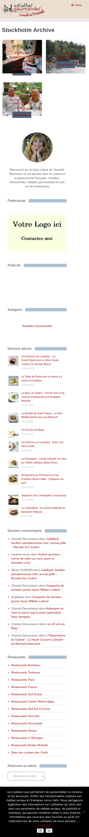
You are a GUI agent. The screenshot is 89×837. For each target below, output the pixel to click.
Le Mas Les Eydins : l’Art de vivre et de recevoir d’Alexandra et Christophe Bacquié (43, 397)
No (49, 830)
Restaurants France (24, 687)
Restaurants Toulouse (25, 672)
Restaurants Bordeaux (26, 665)
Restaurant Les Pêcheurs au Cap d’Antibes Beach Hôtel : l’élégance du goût (42, 479)
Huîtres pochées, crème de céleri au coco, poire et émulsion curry (35, 558)
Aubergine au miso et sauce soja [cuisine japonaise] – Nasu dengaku (37, 612)
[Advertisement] (41, 285)
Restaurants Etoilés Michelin (29, 745)
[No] (84, 812)
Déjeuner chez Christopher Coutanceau (43, 495)
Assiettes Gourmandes (37, 326)
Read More (65, 64)
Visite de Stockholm (65, 55)
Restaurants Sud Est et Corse (30, 708)
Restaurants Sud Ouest (26, 694)
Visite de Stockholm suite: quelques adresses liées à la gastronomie (21, 61)
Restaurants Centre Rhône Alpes (32, 701)
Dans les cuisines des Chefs (29, 752)
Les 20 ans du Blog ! (32, 429)
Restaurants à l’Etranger (27, 738)
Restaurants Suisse (24, 730)
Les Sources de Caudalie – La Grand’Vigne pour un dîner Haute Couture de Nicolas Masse (40, 360)
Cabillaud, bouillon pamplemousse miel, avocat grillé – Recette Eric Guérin (38, 543)
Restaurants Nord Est (25, 716)
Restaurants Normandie (26, 723)
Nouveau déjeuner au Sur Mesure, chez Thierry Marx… (21, 101)
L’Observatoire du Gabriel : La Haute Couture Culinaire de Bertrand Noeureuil (38, 639)
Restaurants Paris (23, 679)
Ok (40, 830)
